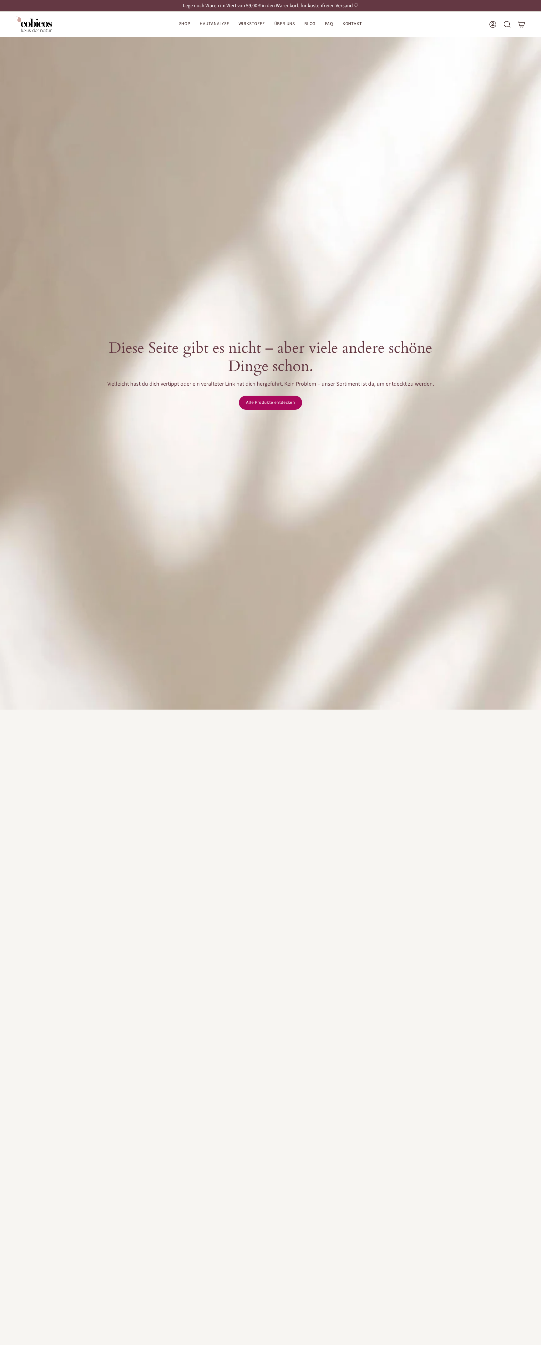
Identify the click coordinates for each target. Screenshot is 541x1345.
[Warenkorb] (521, 24)
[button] (184, 24)
